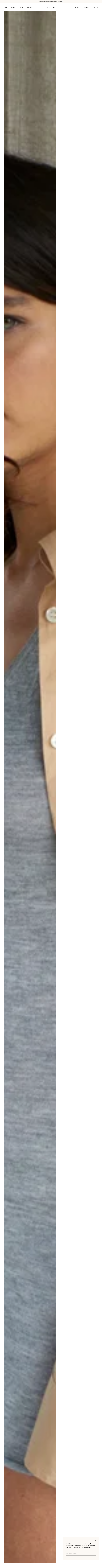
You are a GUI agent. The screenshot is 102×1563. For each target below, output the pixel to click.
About (13, 7)
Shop (5, 7)
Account (86, 7)
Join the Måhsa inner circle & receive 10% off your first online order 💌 (51, 1)
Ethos (21, 7)
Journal (29, 7)
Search (77, 7)
